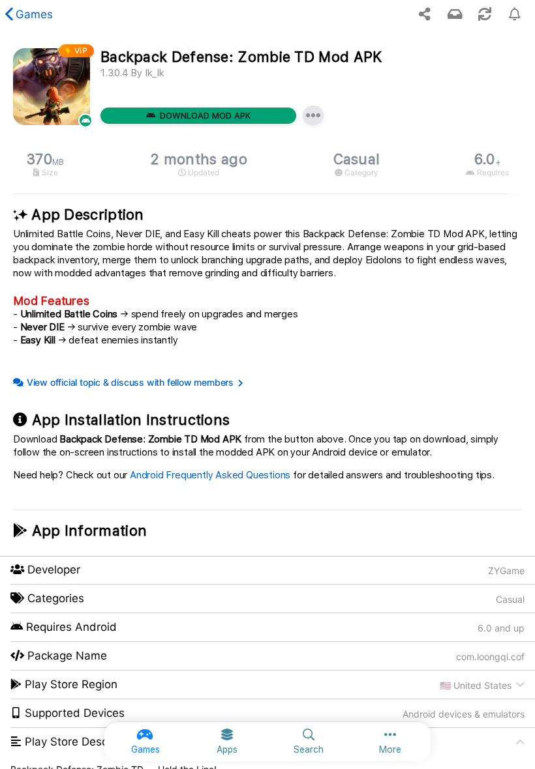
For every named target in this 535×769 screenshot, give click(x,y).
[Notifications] (455, 14)
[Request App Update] (485, 14)
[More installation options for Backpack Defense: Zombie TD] (313, 115)
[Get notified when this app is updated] (515, 14)
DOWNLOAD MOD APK (205, 116)
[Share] (425, 14)
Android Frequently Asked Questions (210, 475)
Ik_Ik (154, 73)
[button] (267, 685)
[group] (267, 164)
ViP (81, 50)
